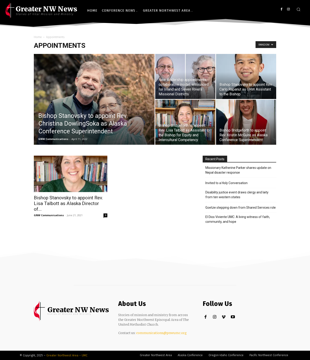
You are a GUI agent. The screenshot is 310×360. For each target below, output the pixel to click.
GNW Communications (53, 139)
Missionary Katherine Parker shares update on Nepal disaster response (238, 170)
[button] (298, 9)
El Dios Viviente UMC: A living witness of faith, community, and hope (237, 219)
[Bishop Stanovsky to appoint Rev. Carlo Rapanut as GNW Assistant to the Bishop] (246, 76)
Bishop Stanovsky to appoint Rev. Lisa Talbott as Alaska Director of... (68, 203)
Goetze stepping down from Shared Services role (240, 207)
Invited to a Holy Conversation (226, 183)
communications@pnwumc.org (161, 333)
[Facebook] (281, 9)
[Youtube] (233, 317)
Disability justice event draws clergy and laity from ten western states (236, 194)
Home (38, 37)
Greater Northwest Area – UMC (66, 355)
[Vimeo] (224, 317)
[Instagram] (288, 9)
